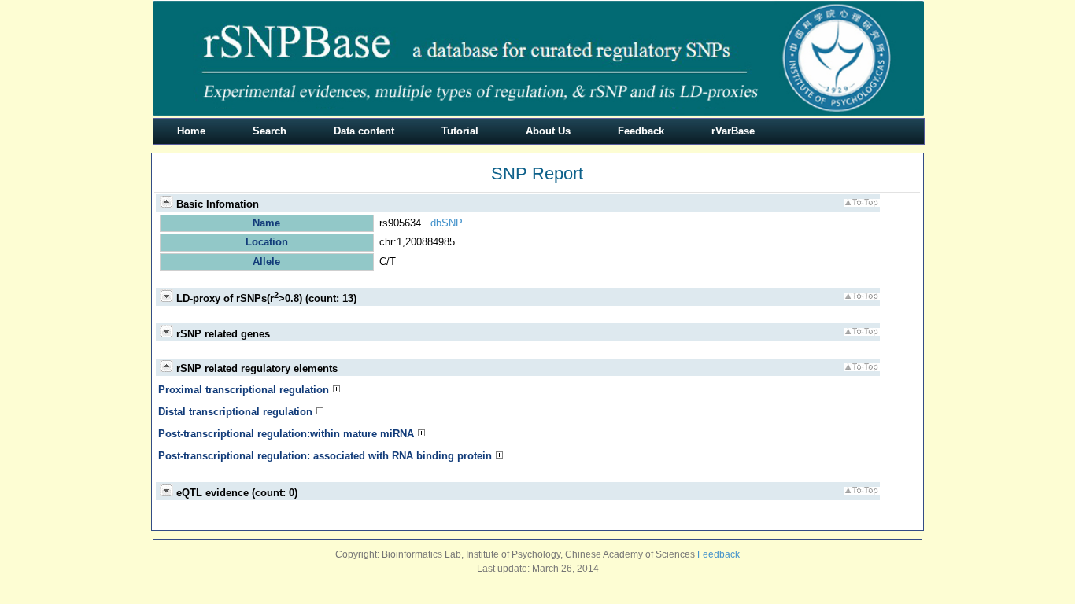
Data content (364, 131)
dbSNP (446, 223)
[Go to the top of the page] (861, 203)
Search (269, 131)
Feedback (641, 131)
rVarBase (733, 131)
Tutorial (459, 131)
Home (191, 131)
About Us (548, 131)
